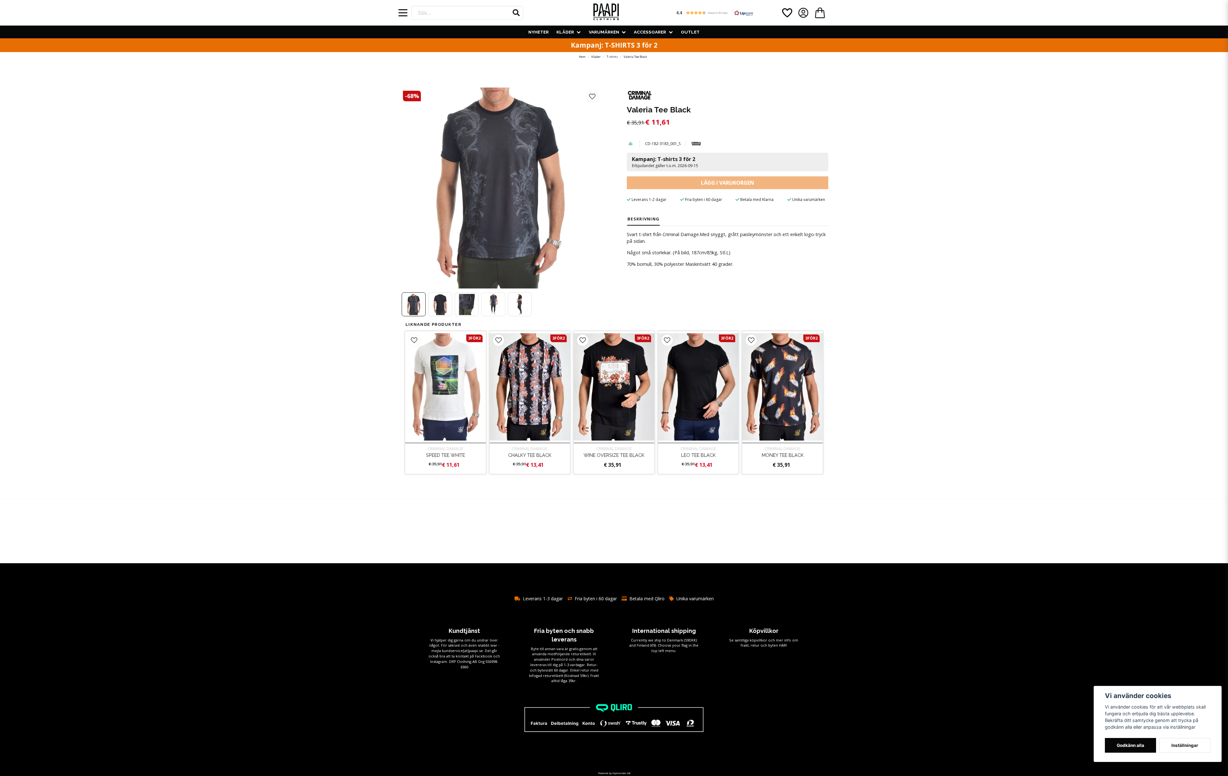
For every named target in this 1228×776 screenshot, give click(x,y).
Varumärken (604, 32)
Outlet (690, 32)
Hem (582, 57)
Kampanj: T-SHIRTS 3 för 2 (614, 45)
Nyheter (538, 32)
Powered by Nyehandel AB (614, 773)
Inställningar (1184, 745)
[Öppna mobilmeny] (403, 13)
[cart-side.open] (820, 12)
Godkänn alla (1130, 745)
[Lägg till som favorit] (786, 12)
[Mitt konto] (803, 12)
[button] (516, 12)
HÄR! (783, 645)
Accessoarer (650, 32)
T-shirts (612, 57)
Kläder (565, 32)
